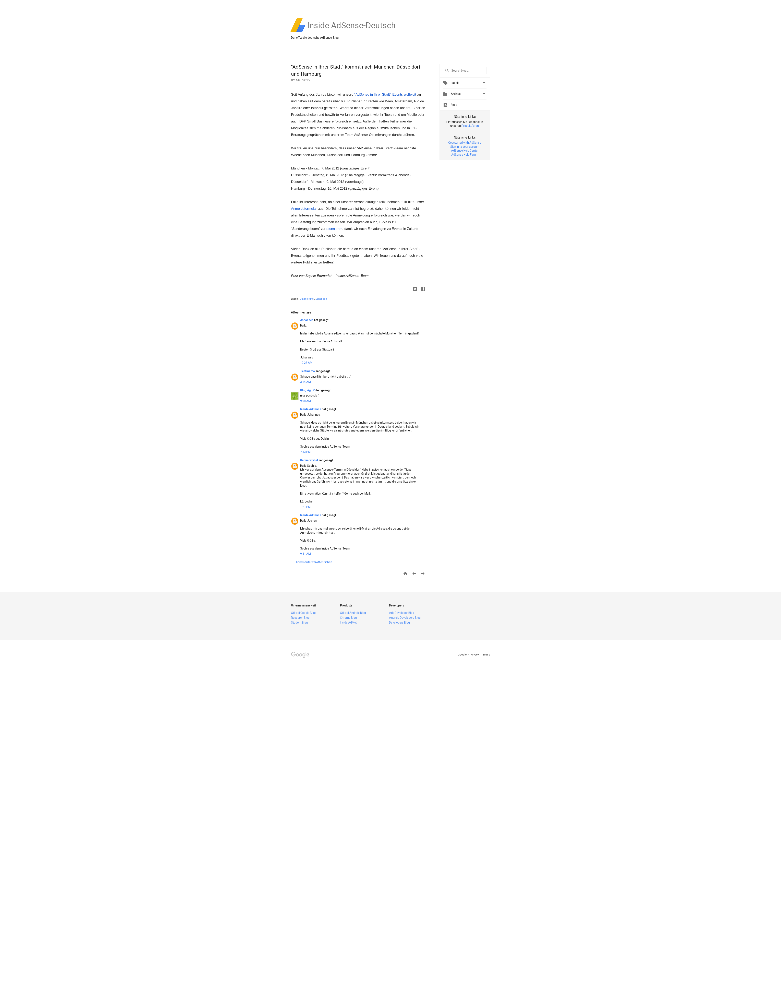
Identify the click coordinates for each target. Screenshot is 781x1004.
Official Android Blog (353, 612)
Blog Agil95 (308, 390)
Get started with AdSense (464, 142)
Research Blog (300, 617)
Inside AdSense (311, 409)
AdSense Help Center (465, 150)
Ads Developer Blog (401, 612)
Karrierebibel (309, 460)
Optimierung (307, 298)
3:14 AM (305, 381)
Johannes (307, 320)
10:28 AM (306, 362)
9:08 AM (305, 401)
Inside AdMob (349, 622)
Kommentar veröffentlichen (314, 562)
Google (462, 654)
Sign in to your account (464, 146)
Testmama (307, 371)
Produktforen (470, 125)
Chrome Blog (348, 617)
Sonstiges (321, 298)
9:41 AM (305, 553)
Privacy (475, 654)
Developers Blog (399, 622)
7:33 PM (305, 451)
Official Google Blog (303, 612)
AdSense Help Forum (464, 154)
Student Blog (299, 622)
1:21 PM (305, 507)
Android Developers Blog (405, 617)
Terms (486, 654)
